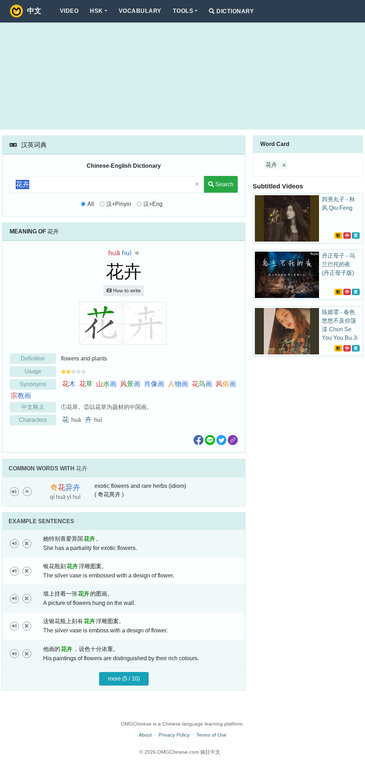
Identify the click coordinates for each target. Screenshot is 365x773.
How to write (126, 290)
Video (69, 11)
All (90, 204)
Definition (33, 358)
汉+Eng (153, 204)
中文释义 (32, 407)
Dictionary (234, 11)
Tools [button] (183, 11)
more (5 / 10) (124, 679)
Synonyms (33, 384)
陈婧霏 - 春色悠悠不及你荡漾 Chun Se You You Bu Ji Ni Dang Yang (340, 329)
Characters (33, 420)
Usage (33, 371)
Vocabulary (140, 11)
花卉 (271, 165)
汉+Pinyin (118, 204)
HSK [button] (96, 11)
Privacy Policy (174, 735)
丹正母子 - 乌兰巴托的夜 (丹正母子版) (338, 264)
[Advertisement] (182, 76)
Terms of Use (211, 735)
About (145, 735)
